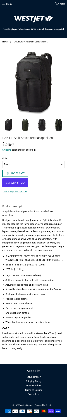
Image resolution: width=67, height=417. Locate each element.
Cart (62, 3)
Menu (9, 3)
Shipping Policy (33, 381)
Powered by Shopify (43, 405)
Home (5, 42)
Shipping (6, 149)
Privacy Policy (33, 385)
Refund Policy (33, 376)
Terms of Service (33, 390)
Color (4, 158)
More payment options (15, 191)
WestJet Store (25, 405)
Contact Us (33, 394)
